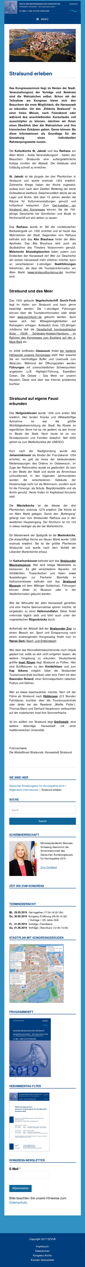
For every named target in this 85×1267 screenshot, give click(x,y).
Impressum (42, 1246)
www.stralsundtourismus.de (45, 272)
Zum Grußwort (49, 867)
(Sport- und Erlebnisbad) (32, 641)
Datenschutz (18, 1202)
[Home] (42, 12)
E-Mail (14, 1169)
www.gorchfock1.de (29, 317)
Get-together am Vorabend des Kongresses (42, 207)
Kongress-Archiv (42, 1255)
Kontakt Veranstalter (42, 1260)
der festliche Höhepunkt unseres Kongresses (42, 353)
